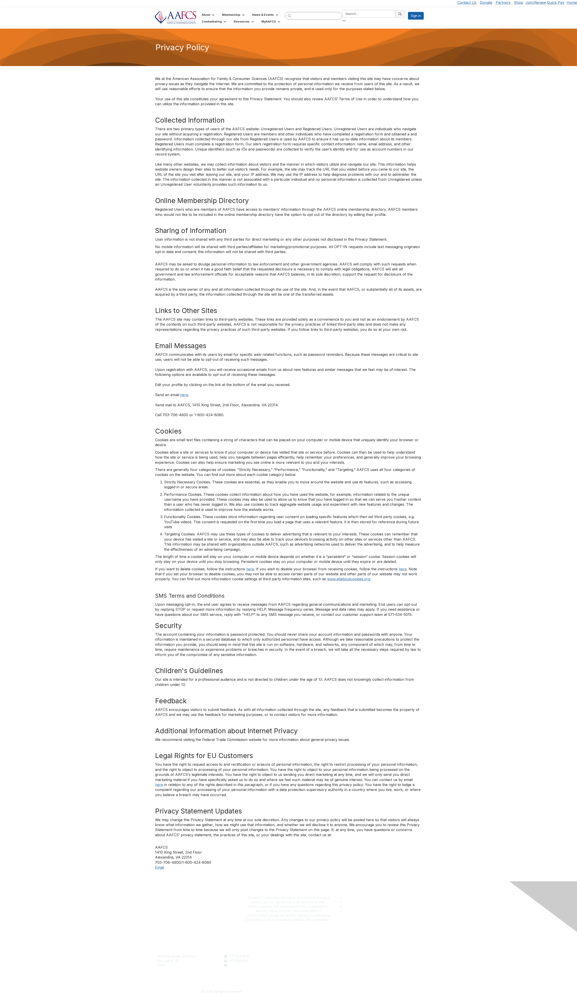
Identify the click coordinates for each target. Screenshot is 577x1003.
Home (572, 2)
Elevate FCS (299, 965)
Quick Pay (555, 2)
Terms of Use (367, 956)
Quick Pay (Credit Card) (308, 969)
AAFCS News (300, 961)
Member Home (301, 974)
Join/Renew (535, 2)
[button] (208, 14)
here (184, 395)
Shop (518, 2)
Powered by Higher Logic (355, 991)
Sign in (416, 16)
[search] (289, 15)
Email (159, 867)
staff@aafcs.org (241, 965)
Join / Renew (300, 956)
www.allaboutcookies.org (348, 579)
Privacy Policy (367, 961)
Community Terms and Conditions (382, 965)
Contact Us (466, 2)
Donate (486, 2)
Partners (503, 2)
